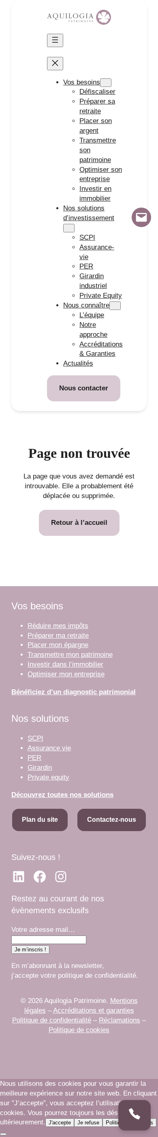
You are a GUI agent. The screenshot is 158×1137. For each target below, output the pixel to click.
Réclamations (119, 1020)
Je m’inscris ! (30, 949)
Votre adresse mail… (43, 929)
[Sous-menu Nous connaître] (115, 305)
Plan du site (40, 819)
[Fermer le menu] (55, 63)
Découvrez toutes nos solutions (62, 795)
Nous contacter (83, 388)
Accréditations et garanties (93, 1010)
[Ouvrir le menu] (55, 40)
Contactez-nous (111, 819)
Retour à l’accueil (79, 522)
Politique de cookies (79, 1030)
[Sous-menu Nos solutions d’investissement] (69, 228)
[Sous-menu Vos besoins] (105, 82)
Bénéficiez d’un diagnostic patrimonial (73, 692)
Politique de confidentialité (51, 1020)
